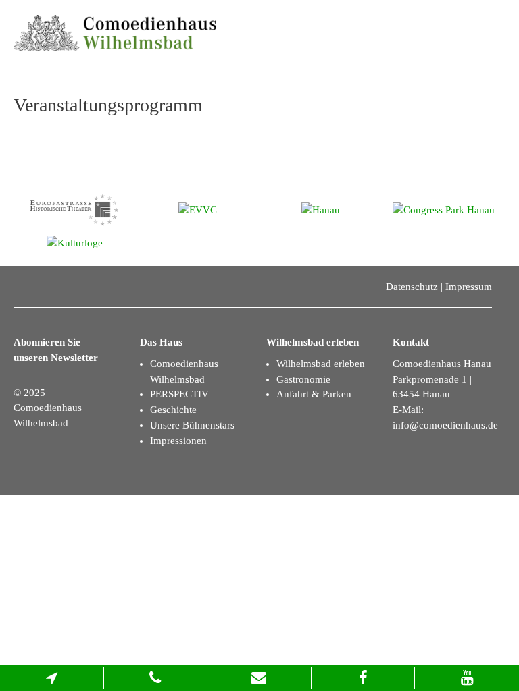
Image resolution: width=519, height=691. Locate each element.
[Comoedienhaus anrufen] (156, 678)
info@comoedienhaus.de (445, 425)
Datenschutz (412, 286)
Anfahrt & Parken (313, 394)
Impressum (468, 286)
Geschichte (173, 409)
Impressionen (178, 440)
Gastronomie (303, 379)
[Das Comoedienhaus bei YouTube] (467, 678)
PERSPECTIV (179, 394)
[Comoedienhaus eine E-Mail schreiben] (259, 678)
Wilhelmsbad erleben (320, 363)
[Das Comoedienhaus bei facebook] (364, 678)
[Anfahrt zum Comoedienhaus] (52, 678)
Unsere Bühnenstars (192, 425)
